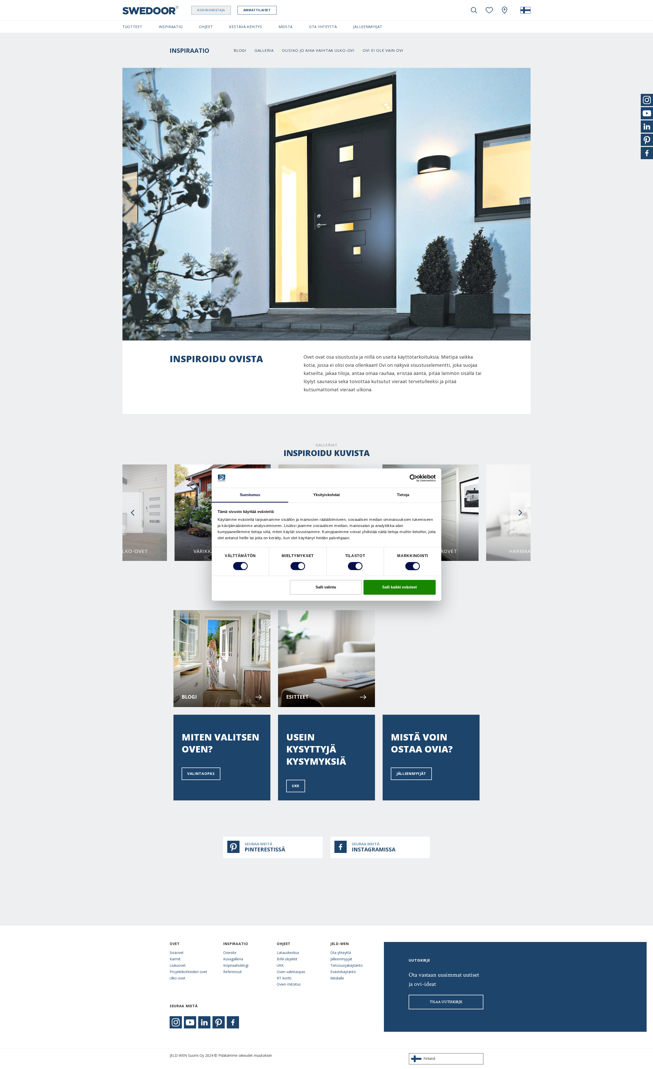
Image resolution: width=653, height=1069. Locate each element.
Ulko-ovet (177, 978)
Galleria (264, 50)
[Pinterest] (218, 1022)
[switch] (298, 566)
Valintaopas (201, 773)
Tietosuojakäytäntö (346, 965)
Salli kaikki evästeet (399, 587)
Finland (429, 1058)
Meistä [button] (286, 26)
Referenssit (232, 971)
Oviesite (229, 952)
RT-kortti (284, 978)
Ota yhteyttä (340, 952)
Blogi (240, 50)
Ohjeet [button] (206, 26)
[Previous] (132, 512)
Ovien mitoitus (289, 984)
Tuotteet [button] (132, 26)
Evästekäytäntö (343, 971)
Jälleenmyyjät (411, 773)
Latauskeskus (288, 952)
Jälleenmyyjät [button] (367, 26)
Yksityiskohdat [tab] (326, 495)
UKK (295, 785)
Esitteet (297, 697)
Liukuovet (178, 965)
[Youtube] (190, 1022)
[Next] (520, 512)
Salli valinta (326, 587)
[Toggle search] (474, 10)
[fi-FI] (525, 10)
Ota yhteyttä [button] (323, 26)
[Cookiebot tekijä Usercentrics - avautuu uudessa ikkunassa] (413, 478)
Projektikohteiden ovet (188, 971)
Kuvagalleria (233, 959)
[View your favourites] (489, 10)
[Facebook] (233, 1022)
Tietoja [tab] (403, 495)
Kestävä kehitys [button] (245, 26)
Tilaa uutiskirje (446, 1002)
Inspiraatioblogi (235, 965)
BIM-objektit (287, 959)
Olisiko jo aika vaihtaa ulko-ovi (318, 50)
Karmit (175, 959)
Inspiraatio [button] (171, 26)
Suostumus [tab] (250, 495)
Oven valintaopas (291, 971)
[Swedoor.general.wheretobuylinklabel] (504, 10)
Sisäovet (177, 952)
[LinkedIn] (204, 1022)
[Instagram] (176, 1022)
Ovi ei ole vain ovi (383, 50)
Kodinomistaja (211, 10)
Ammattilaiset (257, 10)
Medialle (337, 978)
